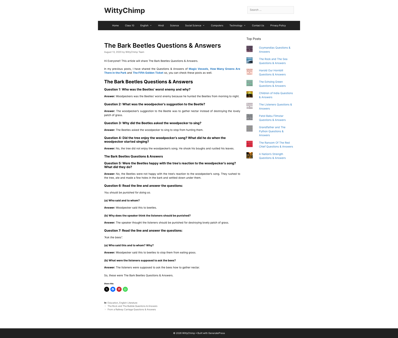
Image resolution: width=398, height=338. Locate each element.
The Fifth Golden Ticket (148, 72)
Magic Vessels (198, 68)
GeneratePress (216, 333)
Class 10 (129, 25)
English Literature (128, 302)
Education (113, 302)
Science (174, 25)
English (144, 25)
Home (115, 25)
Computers (217, 25)
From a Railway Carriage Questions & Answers (132, 309)
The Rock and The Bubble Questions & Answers (132, 306)
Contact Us (258, 25)
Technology (235, 25)
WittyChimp (124, 10)
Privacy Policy (278, 25)
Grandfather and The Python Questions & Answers (272, 131)
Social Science (193, 25)
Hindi (161, 25)
